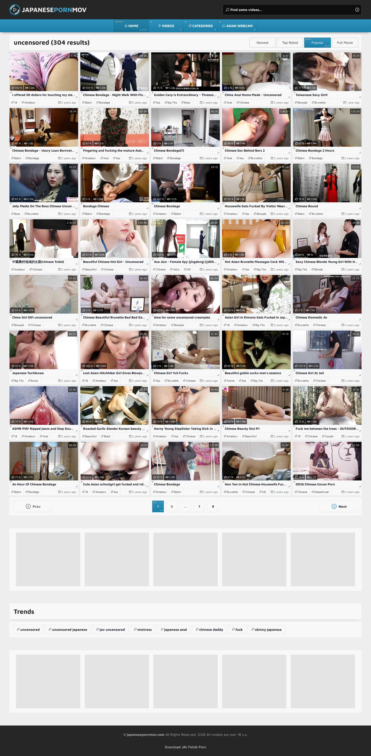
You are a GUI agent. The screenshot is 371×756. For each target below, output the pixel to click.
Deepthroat (322, 492)
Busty (34, 380)
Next (342, 506)
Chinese (244, 102)
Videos (168, 26)
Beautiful (91, 269)
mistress (144, 629)
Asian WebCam (239, 26)
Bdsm (88, 102)
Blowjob (302, 102)
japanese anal (175, 629)
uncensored (30, 629)
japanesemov (54, 9)
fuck (239, 629)
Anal (229, 102)
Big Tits (172, 102)
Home (133, 26)
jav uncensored (112, 629)
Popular (318, 42)
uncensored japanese (69, 629)
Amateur (29, 102)
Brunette (320, 102)
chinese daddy (211, 629)
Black (107, 436)
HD (189, 269)
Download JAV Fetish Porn (185, 747)
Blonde (318, 269)
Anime (230, 380)
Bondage (104, 102)
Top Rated (290, 42)
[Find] (357, 9)
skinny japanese (268, 629)
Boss (187, 102)
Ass (158, 102)
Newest (263, 42)
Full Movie (345, 42)
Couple (329, 436)
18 (15, 102)
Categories (202, 26)
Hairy (176, 269)
